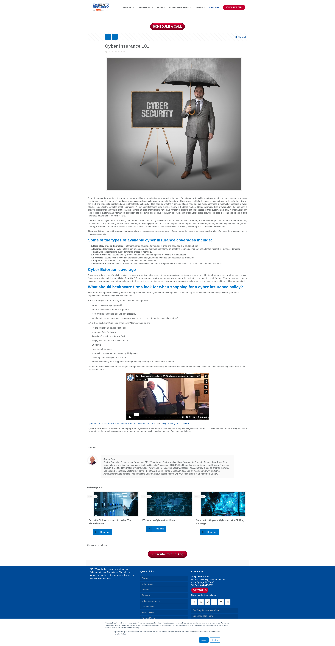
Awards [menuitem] (145, 590)
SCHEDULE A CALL (234, 7)
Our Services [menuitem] (148, 607)
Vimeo (186, 423)
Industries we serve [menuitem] (151, 601)
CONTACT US (200, 590)
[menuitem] (126, 7)
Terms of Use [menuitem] (148, 612)
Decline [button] (215, 640)
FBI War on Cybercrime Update (159, 520)
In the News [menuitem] (147, 584)
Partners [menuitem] (146, 595)
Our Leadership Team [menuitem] (203, 616)
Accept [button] (204, 640)
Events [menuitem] (145, 578)
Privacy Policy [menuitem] (148, 618)
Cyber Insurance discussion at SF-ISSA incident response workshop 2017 (122, 423)
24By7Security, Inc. (170, 423)
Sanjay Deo (109, 459)
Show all (242, 37)
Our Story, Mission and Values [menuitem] (206, 610)
